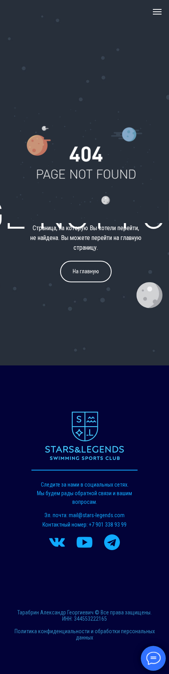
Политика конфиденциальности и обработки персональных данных (85, 634)
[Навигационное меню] (157, 12)
